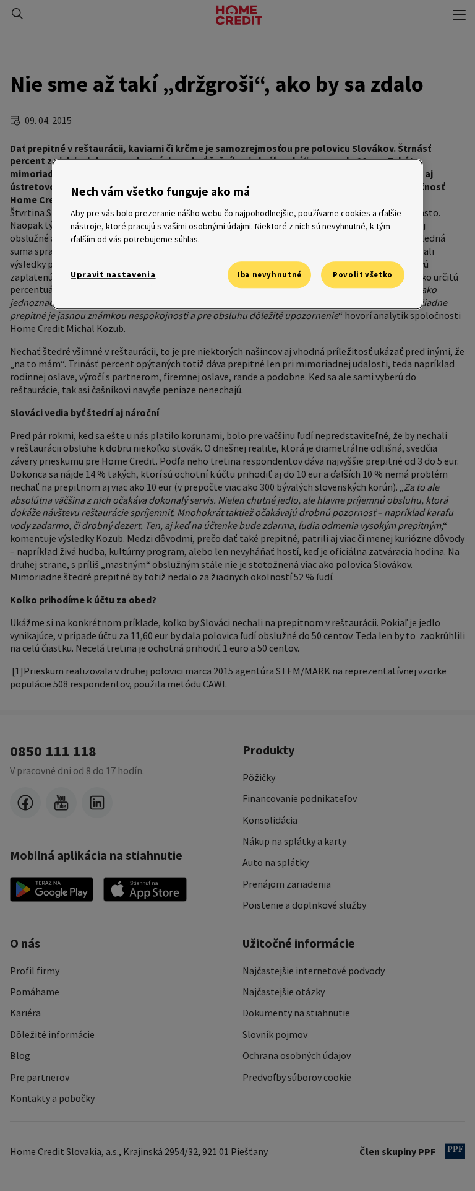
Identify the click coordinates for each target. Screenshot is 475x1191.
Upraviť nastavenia (113, 274)
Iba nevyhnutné (270, 274)
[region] (237, 234)
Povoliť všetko (363, 274)
